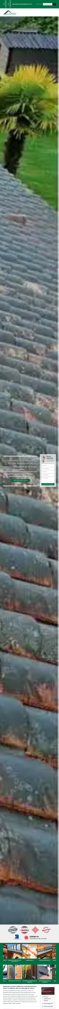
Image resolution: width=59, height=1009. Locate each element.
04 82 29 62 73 (5, 4)
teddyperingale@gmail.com (22, 4)
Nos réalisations (20, 480)
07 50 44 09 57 (10, 4)
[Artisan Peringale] (9, 12)
